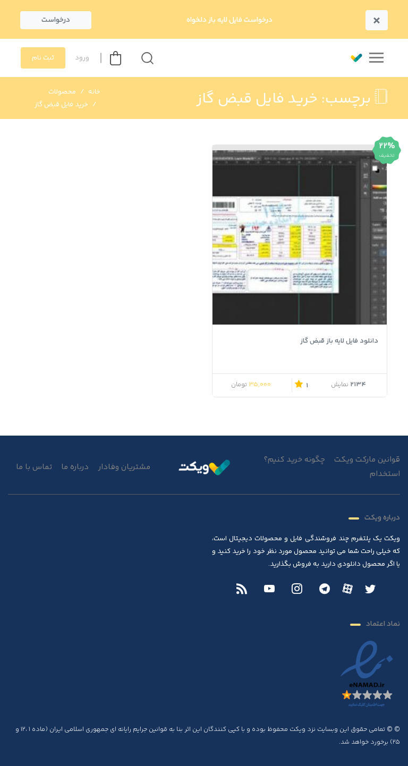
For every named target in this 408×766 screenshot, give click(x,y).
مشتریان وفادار (124, 467)
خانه (94, 92)
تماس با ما (34, 467)
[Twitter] (370, 590)
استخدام (385, 474)
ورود (82, 58)
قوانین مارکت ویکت (367, 460)
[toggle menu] (376, 58)
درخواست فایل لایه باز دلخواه (229, 20)
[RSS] (242, 590)
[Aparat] (347, 588)
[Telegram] (324, 590)
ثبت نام (43, 58)
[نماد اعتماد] (367, 674)
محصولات (62, 92)
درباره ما (75, 467)
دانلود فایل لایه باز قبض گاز (339, 341)
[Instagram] (297, 590)
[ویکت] (351, 57)
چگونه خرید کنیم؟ (294, 460)
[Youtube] (269, 590)
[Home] (204, 466)
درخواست (55, 20)
